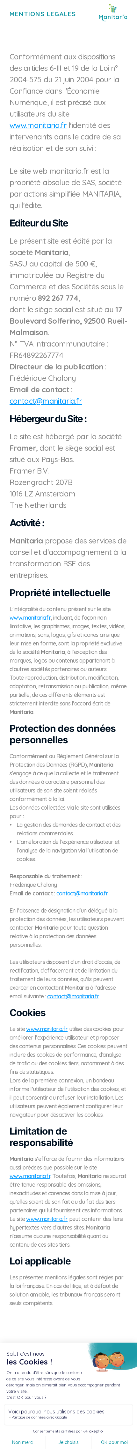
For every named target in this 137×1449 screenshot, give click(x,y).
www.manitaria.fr (38, 125)
